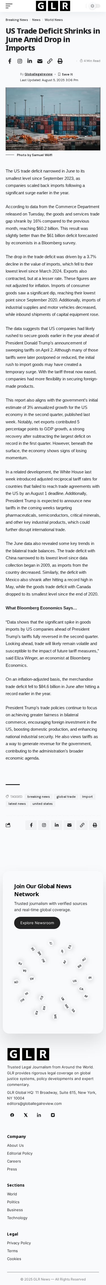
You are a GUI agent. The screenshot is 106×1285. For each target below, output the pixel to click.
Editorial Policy (20, 1153)
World (12, 1194)
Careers (14, 1161)
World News (54, 20)
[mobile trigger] (10, 6)
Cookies (14, 1258)
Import (87, 797)
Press (12, 1169)
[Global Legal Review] (53, 6)
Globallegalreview (39, 74)
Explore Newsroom (37, 922)
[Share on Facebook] (10, 61)
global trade (66, 797)
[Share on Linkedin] (30, 61)
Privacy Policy (19, 1243)
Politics (13, 1202)
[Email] (40, 61)
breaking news (38, 797)
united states (43, 804)
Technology (17, 1217)
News (36, 20)
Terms (12, 1251)
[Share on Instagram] (20, 61)
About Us (15, 1145)
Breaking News (17, 20)
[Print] (60, 61)
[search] (80, 6)
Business (15, 1210)
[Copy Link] (50, 61)
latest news (17, 804)
